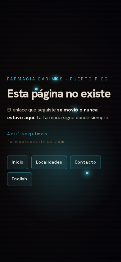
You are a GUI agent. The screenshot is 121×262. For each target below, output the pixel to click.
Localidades (49, 162)
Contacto (85, 162)
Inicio (18, 162)
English (19, 179)
